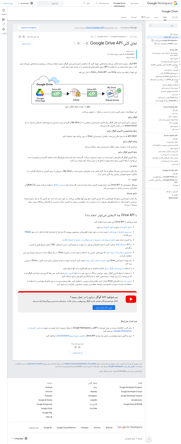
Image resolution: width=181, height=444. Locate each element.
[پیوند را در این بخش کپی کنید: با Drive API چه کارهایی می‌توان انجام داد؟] (82, 215)
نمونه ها (134, 17)
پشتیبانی (123, 17)
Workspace (165, 3)
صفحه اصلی (134, 3)
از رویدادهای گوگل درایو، (114, 268)
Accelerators (136, 400)
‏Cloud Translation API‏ (95, 28)
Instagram (93, 396)
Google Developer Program (131, 387)
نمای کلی (175, 17)
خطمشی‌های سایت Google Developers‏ (121, 366)
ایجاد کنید (119, 252)
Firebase (48, 396)
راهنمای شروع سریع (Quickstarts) (71, 335)
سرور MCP (145, 17)
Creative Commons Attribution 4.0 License (80, 364)
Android (49, 387)
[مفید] (24, 37)
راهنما (165, 17)
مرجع (156, 17)
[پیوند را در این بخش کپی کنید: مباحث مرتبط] (118, 321)
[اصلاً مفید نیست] (20, 37)
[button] (163, 58)
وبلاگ (95, 387)
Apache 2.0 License (35, 364)
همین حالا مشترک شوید (104, 307)
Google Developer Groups (131, 391)
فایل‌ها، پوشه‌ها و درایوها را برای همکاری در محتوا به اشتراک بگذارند (88, 240)
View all (49, 417)
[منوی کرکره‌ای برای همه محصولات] (95, 3)
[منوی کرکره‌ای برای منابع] (83, 3)
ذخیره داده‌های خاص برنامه (95, 260)
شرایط (140, 438)
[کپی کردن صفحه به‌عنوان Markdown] (78, 43)
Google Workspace (118, 37)
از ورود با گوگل (59, 185)
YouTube (93, 408)
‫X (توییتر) (93, 404)
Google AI (48, 428)
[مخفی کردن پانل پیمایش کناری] (149, 439)
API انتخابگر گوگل (122, 244)
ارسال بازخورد (26, 43)
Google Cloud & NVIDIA (132, 404)
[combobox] (50, 3)
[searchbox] (163, 25)
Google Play (47, 413)
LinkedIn (93, 400)
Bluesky (94, 391)
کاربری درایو (69, 273)
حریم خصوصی (130, 438)
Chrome (48, 391)
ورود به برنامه (8, 3)
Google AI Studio (45, 400)
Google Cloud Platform (66, 428)
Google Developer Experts (131, 396)
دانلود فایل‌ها (127, 227)
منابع (88, 3)
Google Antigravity (44, 404)
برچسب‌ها (128, 281)
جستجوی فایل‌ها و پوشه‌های (120, 232)
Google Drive (119, 3)
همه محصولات (104, 3)
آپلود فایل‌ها (108, 227)
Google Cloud (46, 408)
